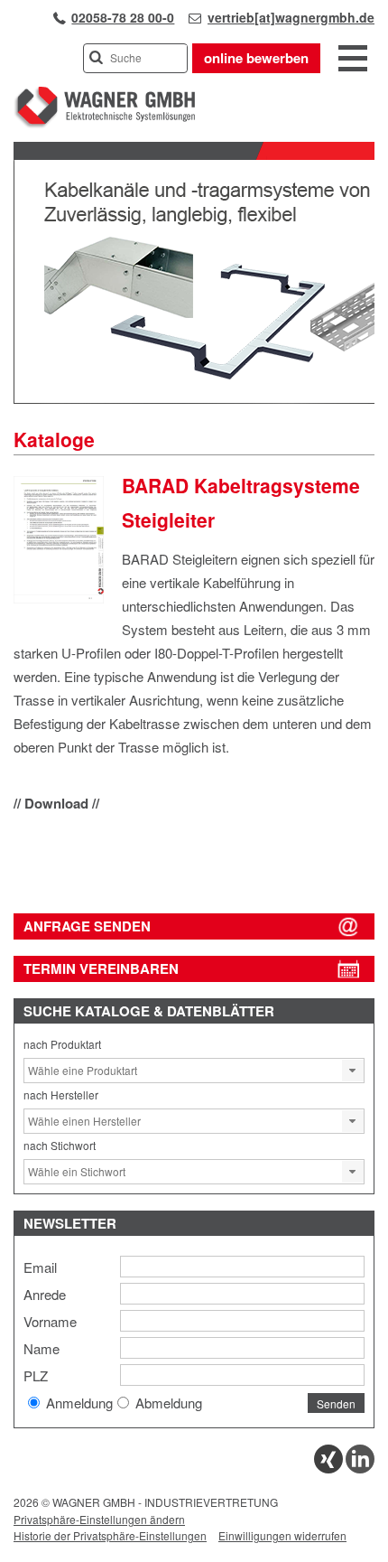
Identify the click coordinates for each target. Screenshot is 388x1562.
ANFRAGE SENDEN (87, 926)
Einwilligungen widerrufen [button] (282, 1535)
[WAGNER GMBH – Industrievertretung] (104, 124)
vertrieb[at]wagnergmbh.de (291, 17)
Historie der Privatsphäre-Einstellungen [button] (110, 1535)
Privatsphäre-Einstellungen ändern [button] (99, 1519)
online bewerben (256, 58)
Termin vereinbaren (101, 968)
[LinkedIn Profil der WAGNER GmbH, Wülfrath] (360, 1468)
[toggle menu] (352, 60)
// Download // (56, 803)
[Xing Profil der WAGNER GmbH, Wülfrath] (328, 1468)
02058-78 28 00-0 (122, 17)
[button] (353, 1070)
